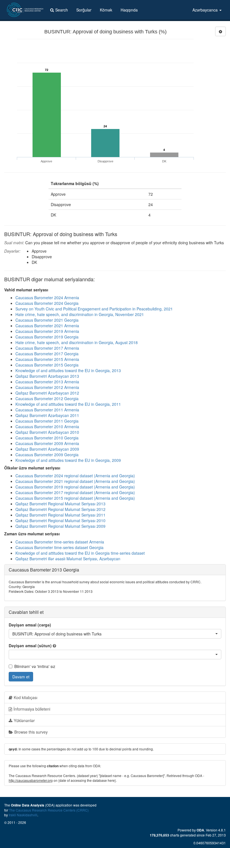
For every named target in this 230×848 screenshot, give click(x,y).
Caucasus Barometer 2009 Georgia (47, 454)
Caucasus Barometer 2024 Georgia (47, 303)
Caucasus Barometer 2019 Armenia (47, 331)
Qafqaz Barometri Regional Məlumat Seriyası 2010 (60, 520)
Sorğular (83, 10)
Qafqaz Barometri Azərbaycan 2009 (47, 449)
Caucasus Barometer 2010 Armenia (47, 426)
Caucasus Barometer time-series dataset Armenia (59, 542)
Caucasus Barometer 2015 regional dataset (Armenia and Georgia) (75, 498)
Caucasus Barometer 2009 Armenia (47, 443)
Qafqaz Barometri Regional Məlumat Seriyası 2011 (60, 515)
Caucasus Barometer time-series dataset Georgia (59, 547)
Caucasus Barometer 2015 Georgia (47, 365)
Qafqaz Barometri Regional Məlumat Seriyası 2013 (60, 503)
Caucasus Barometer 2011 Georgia (47, 421)
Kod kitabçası (25, 697)
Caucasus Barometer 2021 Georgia (47, 320)
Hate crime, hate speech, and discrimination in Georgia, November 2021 (79, 314)
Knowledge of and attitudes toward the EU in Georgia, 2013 (68, 370)
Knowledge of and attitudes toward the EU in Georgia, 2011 (68, 404)
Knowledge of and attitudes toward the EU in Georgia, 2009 (68, 460)
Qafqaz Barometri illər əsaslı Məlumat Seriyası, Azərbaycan (67, 558)
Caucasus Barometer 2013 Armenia (47, 381)
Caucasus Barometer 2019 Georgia (47, 337)
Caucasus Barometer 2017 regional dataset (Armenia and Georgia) (75, 492)
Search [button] (61, 10)
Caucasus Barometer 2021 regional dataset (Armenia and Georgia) (75, 481)
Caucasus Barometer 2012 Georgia (47, 398)
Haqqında (129, 10)
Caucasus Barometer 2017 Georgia (47, 353)
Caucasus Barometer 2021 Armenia (47, 325)
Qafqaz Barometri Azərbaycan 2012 (47, 393)
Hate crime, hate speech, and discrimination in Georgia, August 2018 (76, 342)
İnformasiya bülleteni (31, 709)
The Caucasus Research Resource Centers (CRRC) (49, 810)
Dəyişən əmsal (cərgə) (30, 625)
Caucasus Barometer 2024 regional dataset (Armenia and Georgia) (75, 475)
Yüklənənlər (24, 720)
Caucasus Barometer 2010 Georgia (47, 438)
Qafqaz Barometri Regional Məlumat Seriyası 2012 (60, 509)
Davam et (20, 676)
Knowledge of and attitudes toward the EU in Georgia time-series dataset (80, 553)
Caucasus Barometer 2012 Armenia (47, 387)
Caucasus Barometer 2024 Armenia (47, 297)
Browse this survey (31, 732)
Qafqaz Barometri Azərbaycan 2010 (47, 432)
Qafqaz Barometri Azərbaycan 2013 (47, 376)
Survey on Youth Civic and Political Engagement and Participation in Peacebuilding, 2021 (94, 309)
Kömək (106, 10)
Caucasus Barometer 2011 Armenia (47, 410)
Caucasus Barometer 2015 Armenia (47, 359)
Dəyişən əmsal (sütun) (30, 645)
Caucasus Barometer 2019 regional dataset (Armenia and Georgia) (75, 487)
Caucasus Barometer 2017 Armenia (47, 348)
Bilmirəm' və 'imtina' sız (34, 666)
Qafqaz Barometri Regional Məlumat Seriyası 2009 (60, 526)
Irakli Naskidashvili (23, 814)
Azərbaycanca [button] (205, 10)
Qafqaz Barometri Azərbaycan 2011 (47, 415)
